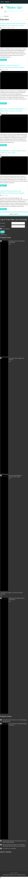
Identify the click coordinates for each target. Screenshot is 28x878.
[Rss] (10, 873)
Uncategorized (9, 27)
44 (10, 244)
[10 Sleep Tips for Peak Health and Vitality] (4, 298)
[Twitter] (15, 873)
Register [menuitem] (7, 1)
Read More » (3, 59)
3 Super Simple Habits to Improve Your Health (15, 476)
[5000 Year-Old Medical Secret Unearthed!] (4, 655)
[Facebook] (14, 873)
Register (2, 233)
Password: (2, 226)
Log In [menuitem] (2, 1)
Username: (2, 223)
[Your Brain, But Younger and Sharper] (4, 416)
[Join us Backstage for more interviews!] (14, 11)
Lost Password (3, 234)
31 (1, 595)
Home (1, 16)
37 (10, 361)
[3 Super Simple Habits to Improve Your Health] (4, 533)
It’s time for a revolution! (9, 848)
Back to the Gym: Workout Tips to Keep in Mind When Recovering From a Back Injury (14, 845)
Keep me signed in (6, 228)
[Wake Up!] (14, 7)
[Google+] (12, 873)
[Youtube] (17, 873)
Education (3, 27)
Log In (2, 231)
